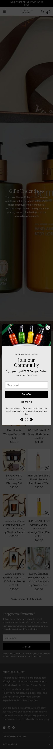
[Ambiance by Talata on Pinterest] (31, 420)
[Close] (47, 327)
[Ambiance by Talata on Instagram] (26, 420)
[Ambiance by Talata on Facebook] (22, 420)
